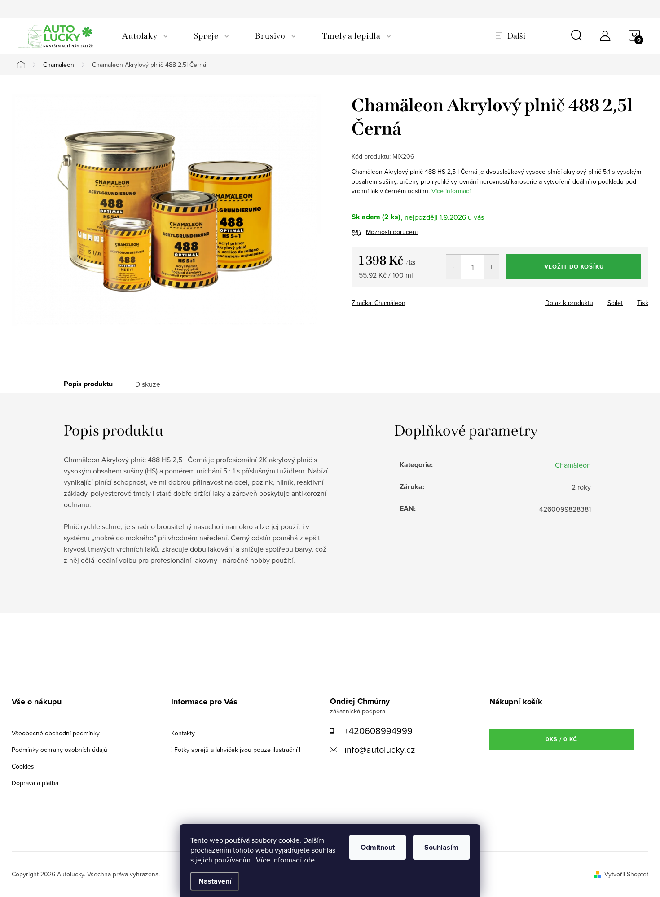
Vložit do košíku (574, 266)
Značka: (378, 302)
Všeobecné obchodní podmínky (56, 733)
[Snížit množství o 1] (453, 267)
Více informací (451, 190)
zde (309, 860)
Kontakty (183, 733)
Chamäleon (573, 465)
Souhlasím (441, 847)
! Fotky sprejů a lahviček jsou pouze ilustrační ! (235, 749)
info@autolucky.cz (379, 749)
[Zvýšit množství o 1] (491, 267)
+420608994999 (378, 730)
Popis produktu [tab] (88, 384)
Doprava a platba (35, 782)
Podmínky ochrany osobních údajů (59, 749)
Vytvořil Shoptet (626, 874)
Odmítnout (378, 847)
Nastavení (214, 881)
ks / (561, 739)
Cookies (23, 766)
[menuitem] (145, 36)
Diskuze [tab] (147, 384)
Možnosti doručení (392, 231)
